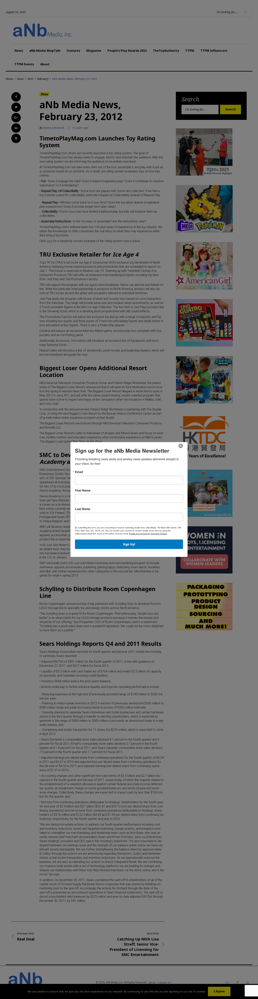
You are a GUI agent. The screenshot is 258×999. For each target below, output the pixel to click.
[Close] (180, 446)
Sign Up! (129, 544)
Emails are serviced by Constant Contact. (148, 533)
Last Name (82, 508)
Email (79, 471)
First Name (82, 490)
